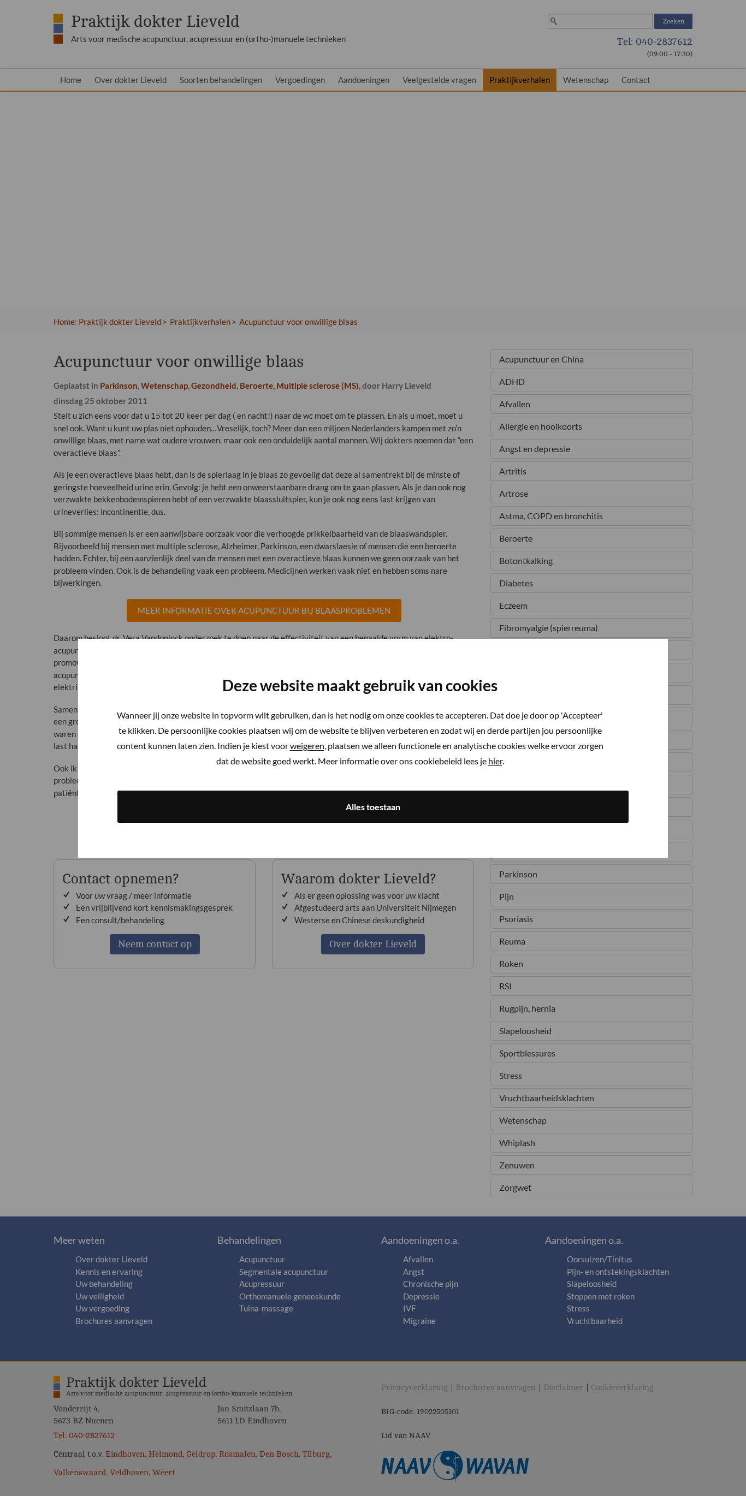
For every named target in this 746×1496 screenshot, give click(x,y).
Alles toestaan (373, 807)
